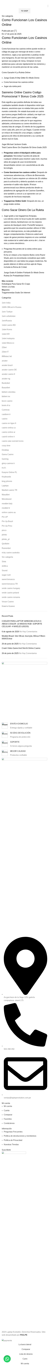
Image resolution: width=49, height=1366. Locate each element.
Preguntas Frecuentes (13, 1132)
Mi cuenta (8, 1106)
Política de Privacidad (13, 1140)
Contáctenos (9, 1123)
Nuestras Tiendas (11, 1144)
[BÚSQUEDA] (48, 6)
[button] (7, 1358)
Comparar (8, 1115)
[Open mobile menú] (3, 2)
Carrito (7, 1110)
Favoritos (8, 1119)
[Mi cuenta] (47, 2)
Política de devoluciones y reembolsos (20, 1136)
